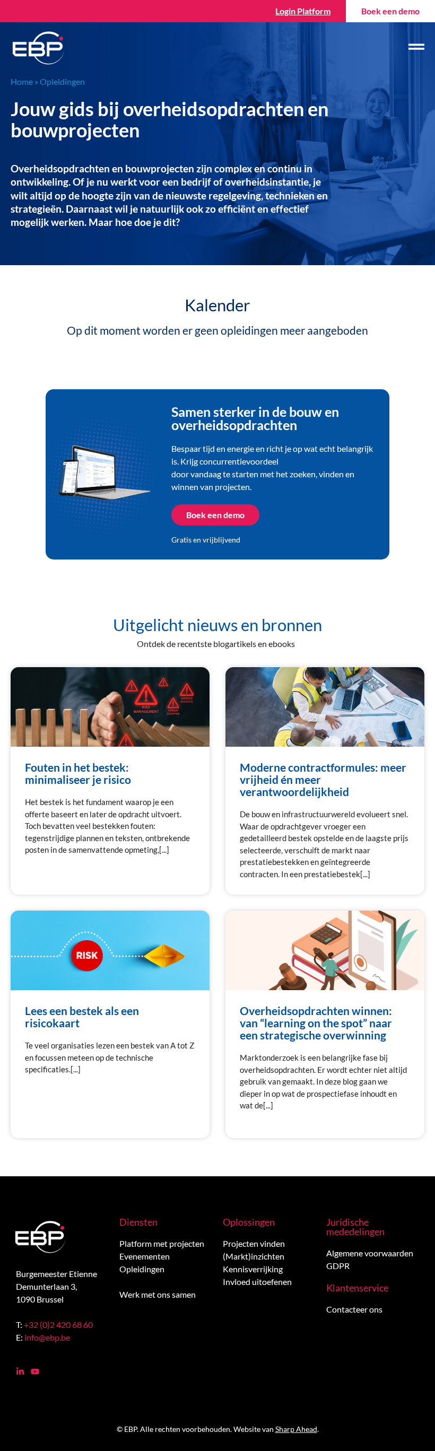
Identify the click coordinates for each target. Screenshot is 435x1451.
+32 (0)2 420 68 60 (58, 1324)
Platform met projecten (161, 1243)
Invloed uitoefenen (257, 1282)
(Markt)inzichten (253, 1256)
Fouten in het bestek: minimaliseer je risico (78, 773)
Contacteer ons (354, 1309)
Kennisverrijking (253, 1269)
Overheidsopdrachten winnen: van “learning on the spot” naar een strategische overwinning (316, 1023)
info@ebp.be (47, 1337)
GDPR (338, 1266)
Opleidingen (141, 1269)
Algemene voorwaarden (369, 1253)
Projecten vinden (254, 1243)
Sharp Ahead (296, 1428)
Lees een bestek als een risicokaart (82, 1016)
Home (22, 81)
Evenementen (144, 1256)
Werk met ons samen (157, 1294)
